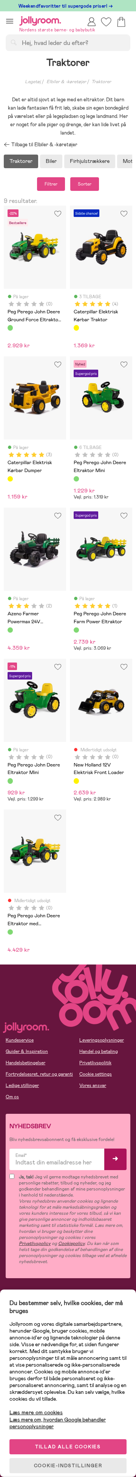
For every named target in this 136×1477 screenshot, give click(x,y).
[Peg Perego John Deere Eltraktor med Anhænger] (10, 932)
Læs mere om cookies (36, 1412)
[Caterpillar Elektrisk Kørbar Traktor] (76, 327)
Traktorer (101, 82)
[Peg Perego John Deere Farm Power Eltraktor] (76, 630)
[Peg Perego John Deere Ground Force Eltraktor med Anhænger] (10, 327)
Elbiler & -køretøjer (66, 82)
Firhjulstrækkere (90, 161)
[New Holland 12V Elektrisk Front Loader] (76, 780)
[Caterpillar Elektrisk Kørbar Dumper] (10, 478)
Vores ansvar (92, 1085)
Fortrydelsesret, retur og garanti (39, 1074)
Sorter (84, 184)
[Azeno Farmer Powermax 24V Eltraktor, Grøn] (10, 630)
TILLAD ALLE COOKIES (68, 1447)
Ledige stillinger (22, 1085)
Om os (12, 1097)
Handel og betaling (98, 1051)
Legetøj (33, 82)
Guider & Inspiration (27, 1051)
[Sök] (13, 42)
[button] (9, 21)
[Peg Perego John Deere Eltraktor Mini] (76, 478)
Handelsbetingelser (25, 1063)
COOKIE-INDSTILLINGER (68, 1466)
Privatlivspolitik (95, 1063)
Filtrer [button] (51, 184)
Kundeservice (20, 1040)
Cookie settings (95, 1074)
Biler (51, 161)
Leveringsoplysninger (101, 1040)
